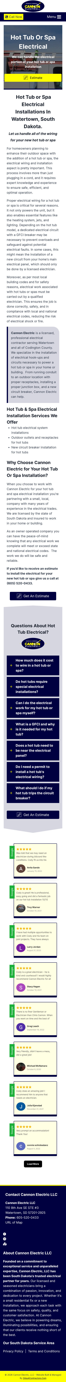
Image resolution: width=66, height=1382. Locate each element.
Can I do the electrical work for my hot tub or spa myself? (34, 708)
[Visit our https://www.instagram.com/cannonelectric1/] (33, 1239)
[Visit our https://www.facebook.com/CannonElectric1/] (33, 1234)
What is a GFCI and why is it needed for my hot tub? (35, 729)
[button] (33, 78)
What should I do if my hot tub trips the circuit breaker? (35, 793)
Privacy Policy (13, 1351)
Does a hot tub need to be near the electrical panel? (34, 750)
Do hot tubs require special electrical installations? (31, 687)
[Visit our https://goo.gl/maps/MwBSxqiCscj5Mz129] (33, 1244)
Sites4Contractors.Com (34, 1378)
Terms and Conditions (44, 1351)
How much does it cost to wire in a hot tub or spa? (34, 665)
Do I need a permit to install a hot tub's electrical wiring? (33, 772)
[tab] (33, 665)
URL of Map (13, 1222)
